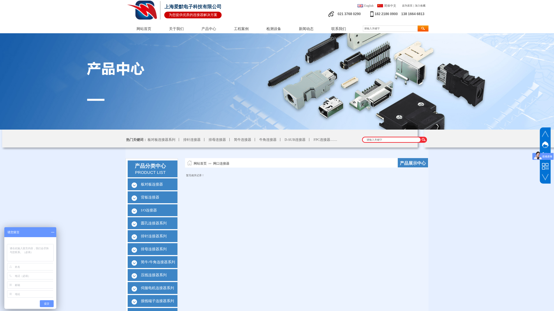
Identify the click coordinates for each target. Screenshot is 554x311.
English (369, 5)
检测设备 (273, 29)
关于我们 (176, 29)
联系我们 (338, 29)
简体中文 (390, 5)
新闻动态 (306, 29)
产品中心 (208, 29)
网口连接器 (221, 163)
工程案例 (241, 29)
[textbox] (392, 140)
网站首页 (200, 163)
